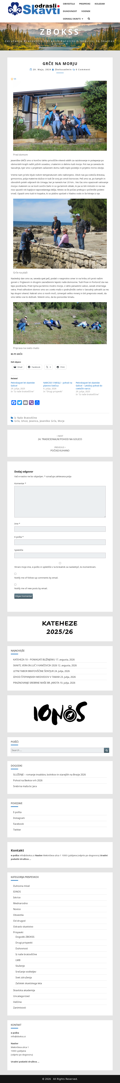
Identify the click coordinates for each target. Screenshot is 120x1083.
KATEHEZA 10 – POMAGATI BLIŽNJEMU (34, 659)
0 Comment (83, 69)
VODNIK (85, 11)
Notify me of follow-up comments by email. (36, 577)
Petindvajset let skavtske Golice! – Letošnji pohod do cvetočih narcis (89, 385)
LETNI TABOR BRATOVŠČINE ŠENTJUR (33, 671)
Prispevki (18, 932)
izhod (24, 421)
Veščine (17, 1002)
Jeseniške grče (48, 421)
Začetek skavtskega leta (29, 983)
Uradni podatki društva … (25, 1061)
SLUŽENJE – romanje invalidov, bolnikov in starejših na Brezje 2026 (49, 774)
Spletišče (18, 549)
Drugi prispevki (24, 942)
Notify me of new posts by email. (31, 588)
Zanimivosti (19, 1007)
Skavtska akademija (24, 990)
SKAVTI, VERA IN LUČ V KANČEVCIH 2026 (35, 665)
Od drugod (19, 920)
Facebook (18, 823)
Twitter (17, 829)
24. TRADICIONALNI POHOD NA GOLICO (60, 438)
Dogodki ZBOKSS (25, 936)
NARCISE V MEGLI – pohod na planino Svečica (57, 384)
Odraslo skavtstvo (23, 926)
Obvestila (18, 915)
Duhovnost (22, 948)
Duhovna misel (21, 886)
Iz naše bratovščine (25, 417)
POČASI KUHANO (60, 449)
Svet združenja (24, 977)
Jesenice (33, 421)
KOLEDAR (100, 3)
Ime (17, 523)
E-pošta (19, 536)
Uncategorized (21, 996)
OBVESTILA (69, 3)
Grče (17, 421)
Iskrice (16, 897)
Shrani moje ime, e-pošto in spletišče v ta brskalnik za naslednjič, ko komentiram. (55, 566)
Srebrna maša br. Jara (25, 786)
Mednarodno (20, 903)
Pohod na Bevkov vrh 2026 (27, 780)
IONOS (17, 891)
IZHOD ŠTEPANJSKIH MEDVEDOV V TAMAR (36, 677)
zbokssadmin (63, 69)
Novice (17, 909)
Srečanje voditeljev (26, 971)
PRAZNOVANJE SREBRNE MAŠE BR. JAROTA (36, 682)
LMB (18, 960)
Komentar (20, 483)
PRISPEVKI (84, 3)
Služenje (20, 965)
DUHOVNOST (70, 11)
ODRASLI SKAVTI (72, 18)
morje (61, 421)
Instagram (19, 818)
